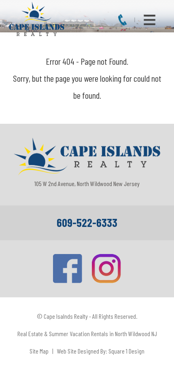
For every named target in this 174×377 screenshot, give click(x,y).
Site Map (39, 351)
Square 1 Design (126, 351)
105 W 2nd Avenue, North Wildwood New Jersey (87, 183)
